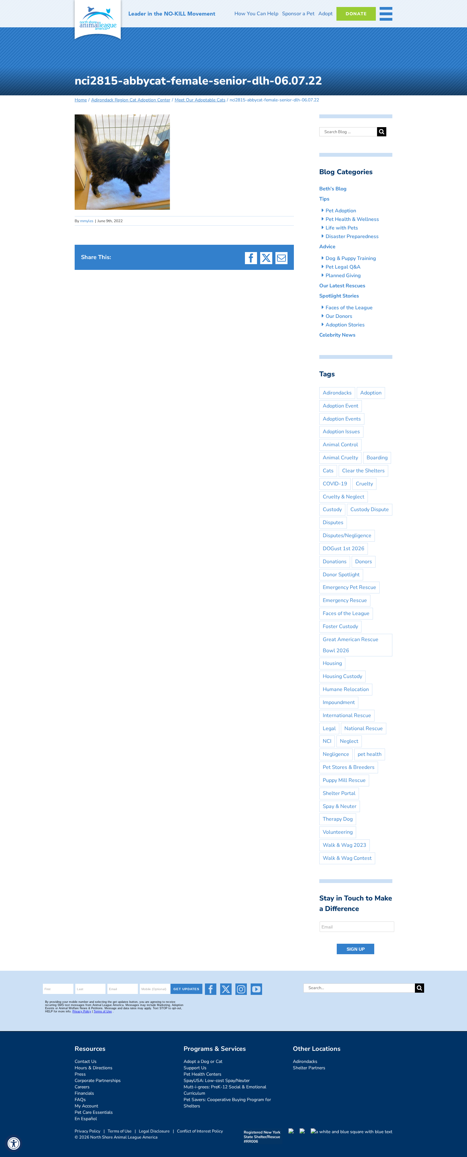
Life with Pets (342, 227)
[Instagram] (241, 989)
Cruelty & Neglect (343, 496)
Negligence (336, 754)
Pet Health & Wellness (352, 219)
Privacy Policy (87, 1131)
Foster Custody (340, 626)
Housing (332, 663)
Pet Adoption (341, 210)
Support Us (195, 1068)
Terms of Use (120, 1131)
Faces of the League (349, 307)
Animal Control (340, 444)
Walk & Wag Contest (347, 858)
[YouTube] (256, 989)
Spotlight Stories (339, 295)
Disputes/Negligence (347, 535)
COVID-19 (335, 483)
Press (80, 1074)
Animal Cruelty (340, 457)
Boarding (377, 457)
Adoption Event (340, 405)
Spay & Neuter (339, 806)
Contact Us (86, 1061)
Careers (82, 1087)
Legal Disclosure (154, 1131)
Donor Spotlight (341, 574)
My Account (86, 1106)
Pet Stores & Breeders (349, 767)
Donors (363, 561)
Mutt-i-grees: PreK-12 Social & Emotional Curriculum (225, 1090)
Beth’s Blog (333, 188)
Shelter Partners (309, 1068)
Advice (327, 246)
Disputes (333, 522)
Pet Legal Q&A (343, 267)
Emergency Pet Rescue (349, 587)
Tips (324, 198)
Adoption (371, 392)
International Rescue (347, 715)
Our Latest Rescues (342, 285)
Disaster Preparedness (352, 236)
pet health (370, 754)
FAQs (80, 1100)
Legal (329, 728)
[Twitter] (226, 989)
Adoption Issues (341, 431)
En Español (86, 1119)
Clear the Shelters (363, 470)
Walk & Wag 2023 (344, 845)
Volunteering (338, 832)
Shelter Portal (339, 793)
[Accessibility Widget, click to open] (13, 1143)
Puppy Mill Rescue (344, 780)
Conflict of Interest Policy (200, 1131)
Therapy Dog (338, 819)
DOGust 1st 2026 (343, 548)
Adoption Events (342, 418)
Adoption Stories (345, 324)
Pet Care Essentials (94, 1112)
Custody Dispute (369, 509)
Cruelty (364, 483)
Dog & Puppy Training (351, 258)
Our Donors (339, 316)
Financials (84, 1093)
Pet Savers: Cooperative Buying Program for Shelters (227, 1103)
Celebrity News (337, 335)
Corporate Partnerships (98, 1081)
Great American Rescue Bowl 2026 (350, 645)
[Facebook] (210, 989)
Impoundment (339, 702)
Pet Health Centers (202, 1074)
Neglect (349, 741)
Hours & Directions (93, 1068)
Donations (335, 561)
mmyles (86, 220)
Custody (332, 509)
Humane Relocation (346, 689)
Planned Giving (343, 275)
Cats (328, 470)
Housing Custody (342, 676)
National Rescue (363, 728)
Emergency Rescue (345, 600)
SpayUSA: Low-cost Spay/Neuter (217, 1081)
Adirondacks (337, 392)
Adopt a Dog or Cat (203, 1061)
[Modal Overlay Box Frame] (357, 938)
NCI (327, 741)
